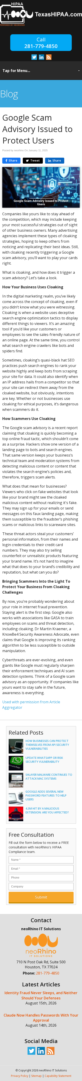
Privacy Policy (19, 1076)
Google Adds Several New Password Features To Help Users (46, 795)
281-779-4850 (41, 45)
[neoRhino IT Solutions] (41, 24)
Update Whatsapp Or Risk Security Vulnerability (44, 760)
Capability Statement (58, 1076)
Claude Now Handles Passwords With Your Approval (41, 1018)
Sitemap (36, 1076)
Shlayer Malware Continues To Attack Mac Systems (49, 777)
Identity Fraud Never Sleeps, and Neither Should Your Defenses (41, 995)
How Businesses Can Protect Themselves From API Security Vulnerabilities (47, 745)
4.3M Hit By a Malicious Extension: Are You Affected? (47, 810)
